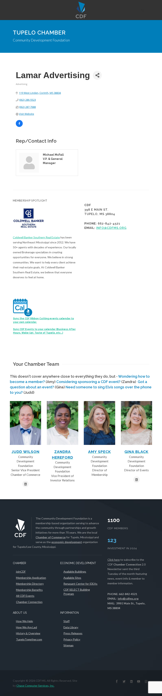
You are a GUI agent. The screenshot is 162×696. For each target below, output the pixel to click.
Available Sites (72, 577)
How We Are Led (26, 627)
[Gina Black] (136, 423)
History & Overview (28, 633)
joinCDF (21, 571)
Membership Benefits (29, 589)
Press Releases (72, 633)
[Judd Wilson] (25, 423)
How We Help (24, 621)
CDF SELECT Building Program (76, 591)
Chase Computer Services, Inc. (35, 685)
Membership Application (31, 577)
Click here (113, 559)
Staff (66, 621)
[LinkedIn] (131, 681)
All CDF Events (25, 595)
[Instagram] (146, 681)
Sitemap (68, 645)
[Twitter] (124, 681)
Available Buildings (74, 571)
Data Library (70, 627)
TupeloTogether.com (29, 639)
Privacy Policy (71, 639)
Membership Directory (30, 583)
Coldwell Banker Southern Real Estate (36, 237)
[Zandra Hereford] (62, 423)
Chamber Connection (29, 602)
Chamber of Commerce (51, 537)
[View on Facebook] (19, 126)
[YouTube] (139, 681)
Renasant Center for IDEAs (80, 583)
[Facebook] (117, 681)
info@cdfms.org (111, 228)
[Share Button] (97, 75)
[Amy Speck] (99, 423)
